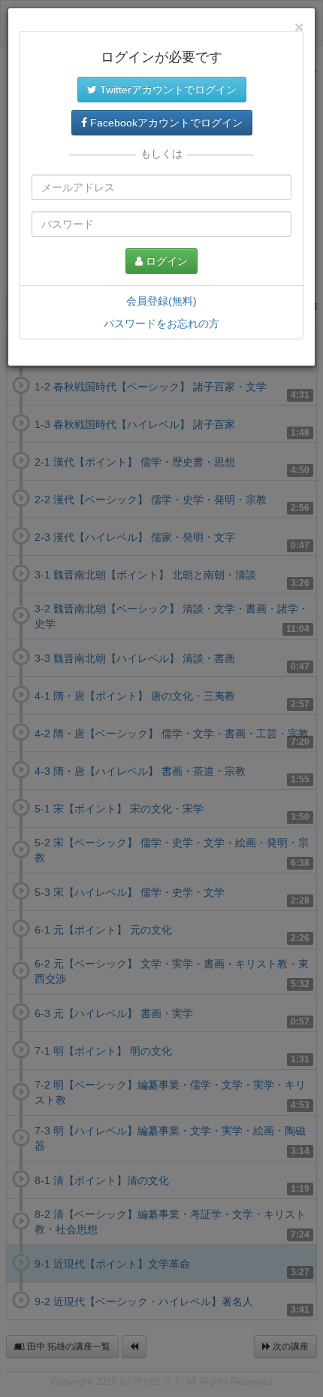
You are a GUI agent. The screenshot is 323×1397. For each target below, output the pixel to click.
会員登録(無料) (161, 301)
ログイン (165, 261)
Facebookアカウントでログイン (165, 123)
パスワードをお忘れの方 (161, 323)
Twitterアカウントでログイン (167, 90)
